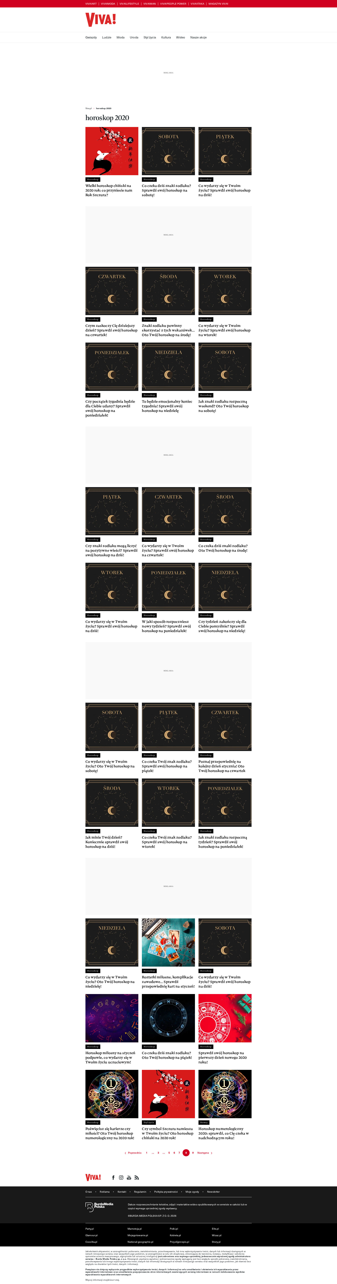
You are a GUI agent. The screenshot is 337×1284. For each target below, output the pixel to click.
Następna (203, 1152)
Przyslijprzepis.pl (179, 1241)
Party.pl (89, 1228)
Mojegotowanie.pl (138, 1235)
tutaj (116, 1280)
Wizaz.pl (216, 1235)
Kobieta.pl (175, 1235)
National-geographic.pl (140, 1241)
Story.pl (216, 1241)
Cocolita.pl (91, 1241)
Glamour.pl (91, 1235)
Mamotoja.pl (135, 1228)
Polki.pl (174, 1228)
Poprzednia (135, 1152)
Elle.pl (215, 1228)
